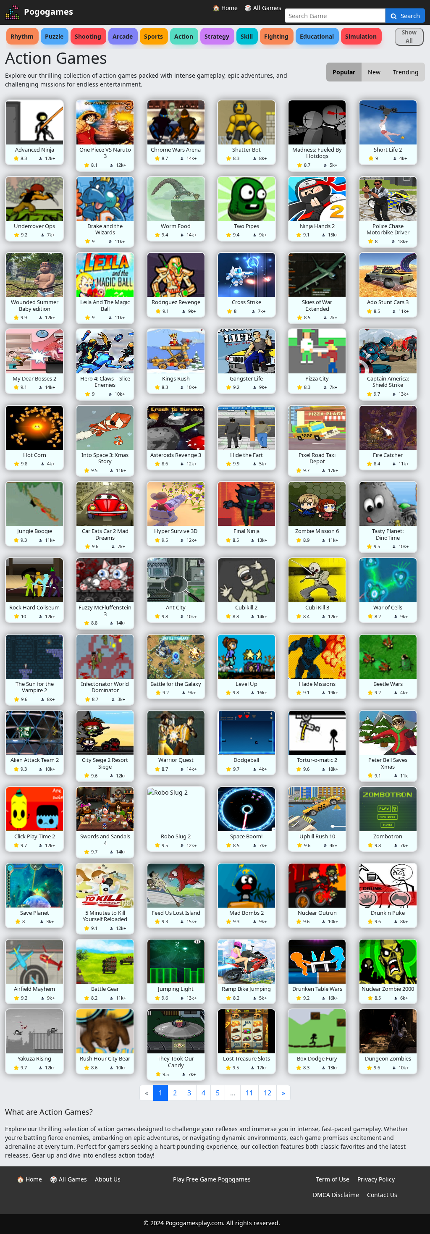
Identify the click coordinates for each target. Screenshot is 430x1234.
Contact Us (382, 1195)
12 (267, 1092)
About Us (108, 1179)
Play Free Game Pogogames (212, 1179)
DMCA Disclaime (336, 1195)
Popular (344, 72)
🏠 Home (225, 8)
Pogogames (48, 11)
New (374, 72)
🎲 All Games (262, 8)
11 (249, 1092)
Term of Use (332, 1179)
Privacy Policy (376, 1179)
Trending (406, 72)
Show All (409, 37)
